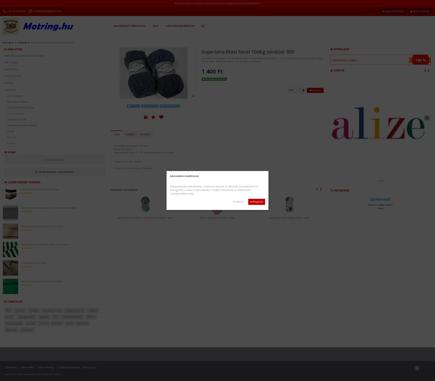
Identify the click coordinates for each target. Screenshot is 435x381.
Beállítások (238, 201)
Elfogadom (257, 201)
